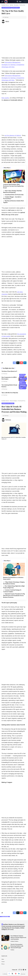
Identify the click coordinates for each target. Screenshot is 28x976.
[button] (3, 1)
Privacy (22, 376)
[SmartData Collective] (5, 1)
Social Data (21, 388)
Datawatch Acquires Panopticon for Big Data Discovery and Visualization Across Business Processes (14, 595)
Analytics (22, 374)
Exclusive (16, 941)
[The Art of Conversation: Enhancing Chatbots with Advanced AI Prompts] (5, 946)
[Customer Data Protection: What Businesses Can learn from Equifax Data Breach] (14, 176)
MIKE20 (7, 21)
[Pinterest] (23, 970)
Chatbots (12, 941)
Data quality (5, 98)
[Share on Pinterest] (15, 973)
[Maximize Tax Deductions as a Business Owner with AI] (14, 569)
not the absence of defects (13, 135)
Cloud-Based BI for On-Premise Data (14, 194)
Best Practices (22, 383)
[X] (21, 970)
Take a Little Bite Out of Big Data (10, 392)
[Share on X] (12, 973)
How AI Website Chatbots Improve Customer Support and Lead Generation (18, 937)
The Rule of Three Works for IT (9, 371)
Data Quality (16, 7)
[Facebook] (19, 970)
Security (22, 380)
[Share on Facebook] (9, 973)
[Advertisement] (14, 41)
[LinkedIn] (25, 970)
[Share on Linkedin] (19, 973)
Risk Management (23, 378)
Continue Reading (5, 916)
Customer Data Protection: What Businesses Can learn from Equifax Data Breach (13, 186)
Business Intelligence (8, 403)
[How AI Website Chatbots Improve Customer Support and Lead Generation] (5, 938)
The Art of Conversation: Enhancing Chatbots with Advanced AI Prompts (16, 946)
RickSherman (8, 419)
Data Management (6, 7)
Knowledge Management (23, 385)
